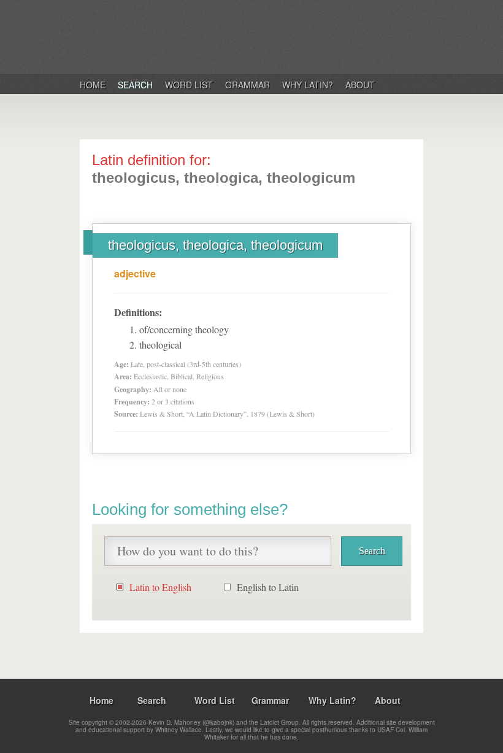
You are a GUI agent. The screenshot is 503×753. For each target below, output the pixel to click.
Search (135, 85)
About (360, 85)
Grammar (247, 85)
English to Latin (268, 587)
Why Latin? (307, 85)
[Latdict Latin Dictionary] (238, 36)
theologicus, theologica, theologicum (215, 245)
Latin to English (160, 587)
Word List (189, 85)
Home (93, 85)
